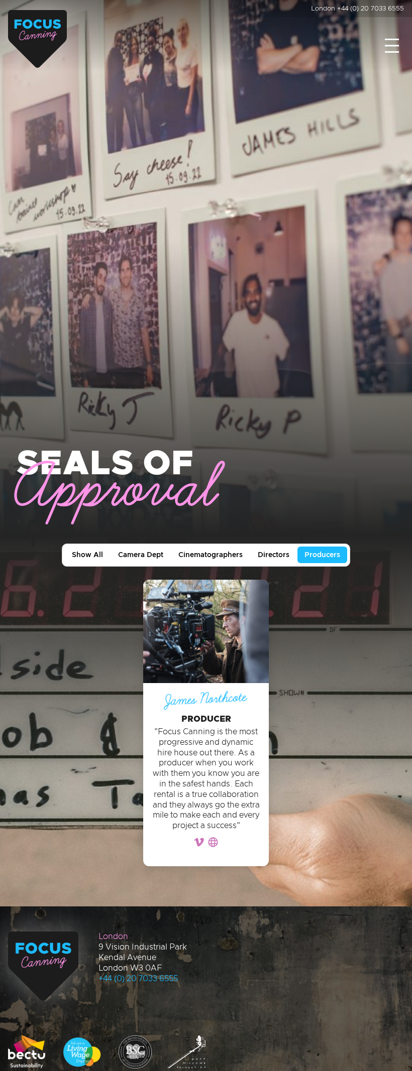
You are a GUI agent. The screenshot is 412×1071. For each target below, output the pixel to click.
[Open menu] (392, 46)
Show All (87, 555)
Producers (322, 555)
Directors (273, 555)
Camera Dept (140, 555)
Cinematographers (210, 555)
